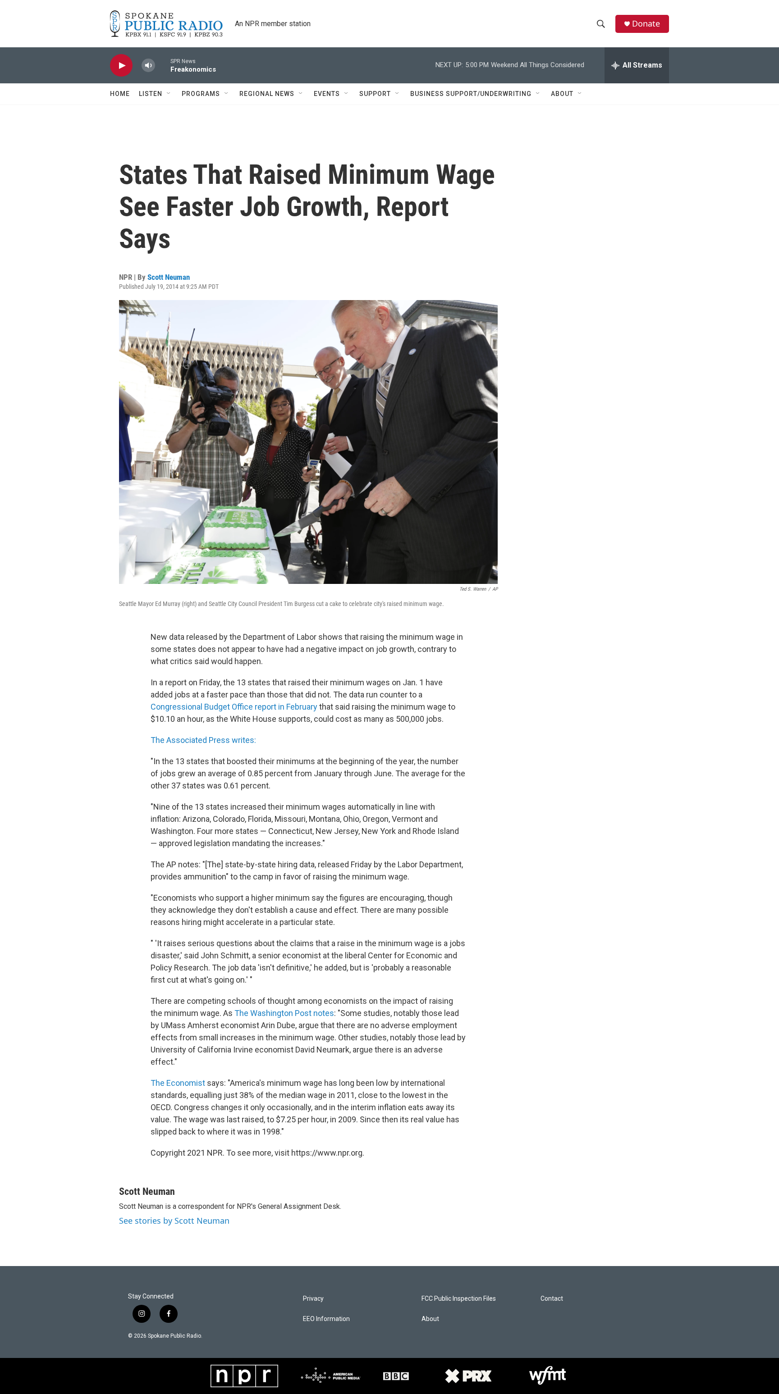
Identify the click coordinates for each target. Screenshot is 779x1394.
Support (375, 93)
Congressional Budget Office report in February (234, 706)
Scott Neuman (168, 277)
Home (120, 93)
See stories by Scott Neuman (174, 1220)
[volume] (148, 65)
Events (327, 93)
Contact (552, 1298)
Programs (201, 93)
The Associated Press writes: (203, 740)
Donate (646, 23)
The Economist (178, 1083)
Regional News (266, 93)
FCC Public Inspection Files (459, 1298)
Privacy (313, 1298)
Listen (150, 93)
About (562, 93)
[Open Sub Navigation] (169, 93)
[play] (121, 65)
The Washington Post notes (284, 1013)
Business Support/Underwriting (471, 93)
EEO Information (326, 1319)
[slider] (162, 65)
